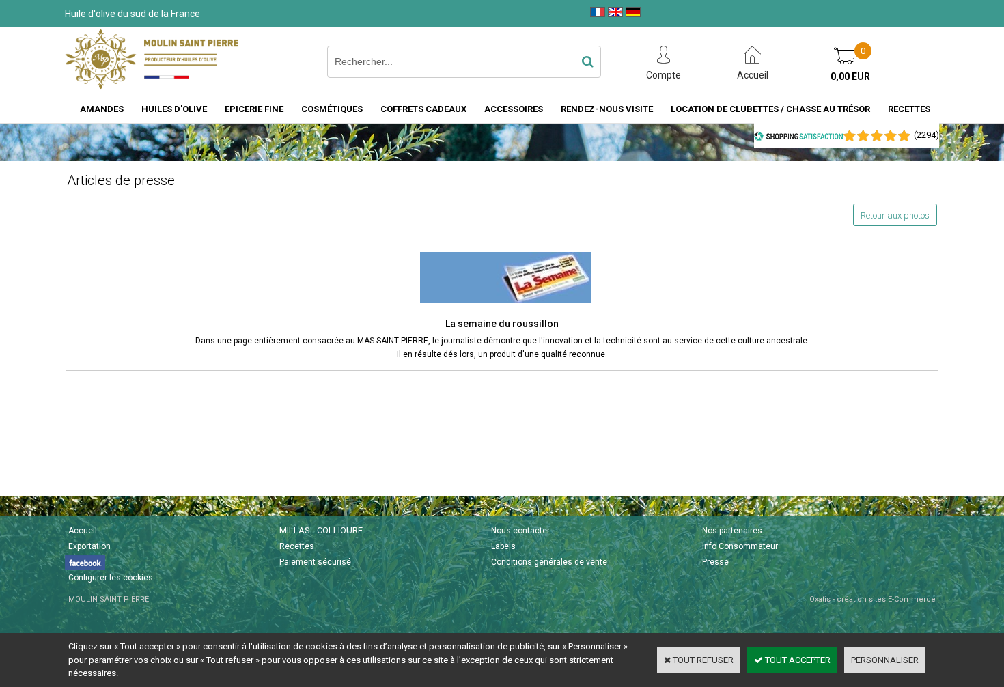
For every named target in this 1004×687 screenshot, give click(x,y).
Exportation (89, 546)
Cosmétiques (332, 109)
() (926, 135)
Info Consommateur (740, 546)
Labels (503, 546)
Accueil (82, 530)
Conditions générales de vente (549, 562)
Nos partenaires (732, 530)
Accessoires (513, 109)
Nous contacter (520, 530)
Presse (715, 562)
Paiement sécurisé (315, 562)
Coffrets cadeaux (423, 109)
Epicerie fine (254, 109)
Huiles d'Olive (174, 109)
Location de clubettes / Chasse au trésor (770, 109)
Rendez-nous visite (607, 109)
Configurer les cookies (110, 578)
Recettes (909, 109)
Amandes (102, 109)
